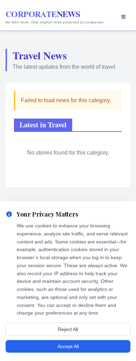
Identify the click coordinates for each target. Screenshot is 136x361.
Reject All (68, 329)
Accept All (68, 346)
